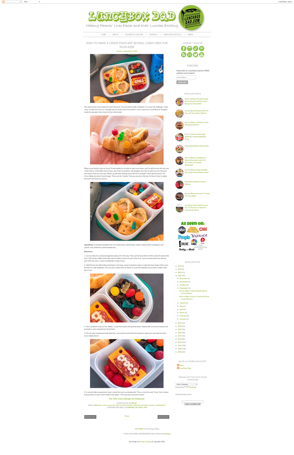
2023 (180, 272)
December (184, 278)
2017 (180, 336)
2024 (180, 269)
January (183, 319)
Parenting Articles (172, 34)
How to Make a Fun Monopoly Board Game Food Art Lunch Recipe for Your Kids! (196, 101)
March (182, 312)
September (184, 288)
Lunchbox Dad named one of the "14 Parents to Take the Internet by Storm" (196, 207)
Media (190, 34)
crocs (104, 405)
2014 (180, 345)
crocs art (111, 405)
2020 (180, 326)
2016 (180, 339)
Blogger (167, 434)
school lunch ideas (140, 405)
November (184, 282)
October (183, 285)
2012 (180, 352)
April (182, 309)
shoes (151, 405)
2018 (180, 333)
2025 (180, 266)
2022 (180, 276)
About (116, 34)
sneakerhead (160, 405)
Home (103, 34)
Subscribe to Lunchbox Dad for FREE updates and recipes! (192, 72)
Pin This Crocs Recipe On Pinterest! (126, 399)
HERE (141, 429)
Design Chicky (145, 441)
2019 (180, 329)
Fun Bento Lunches (134, 34)
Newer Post (90, 417)
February (183, 316)
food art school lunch (124, 405)
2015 (180, 342)
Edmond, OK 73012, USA (137, 407)
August (183, 303)
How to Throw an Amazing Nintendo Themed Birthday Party (195, 136)
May (181, 306)
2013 (180, 349)
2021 (180, 323)
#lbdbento (97, 405)
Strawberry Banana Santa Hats (197, 146)
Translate (192, 387)
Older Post (163, 417)
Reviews (153, 34)
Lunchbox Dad (185, 368)
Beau (181, 365)
